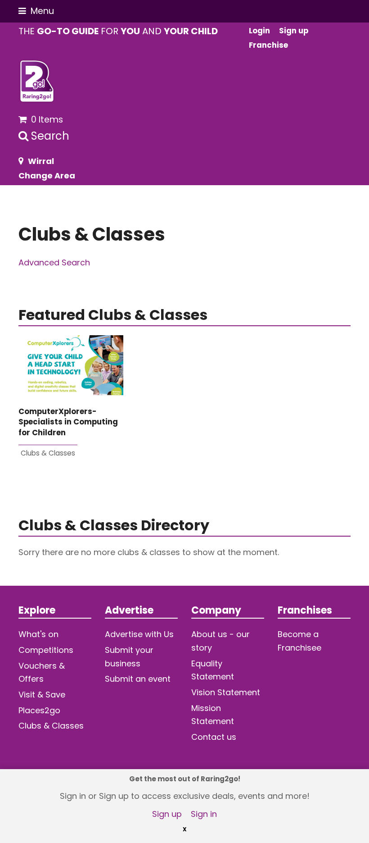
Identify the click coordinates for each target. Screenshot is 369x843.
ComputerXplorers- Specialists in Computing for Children (68, 422)
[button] (36, 11)
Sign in (204, 814)
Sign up (167, 814)
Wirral (41, 161)
